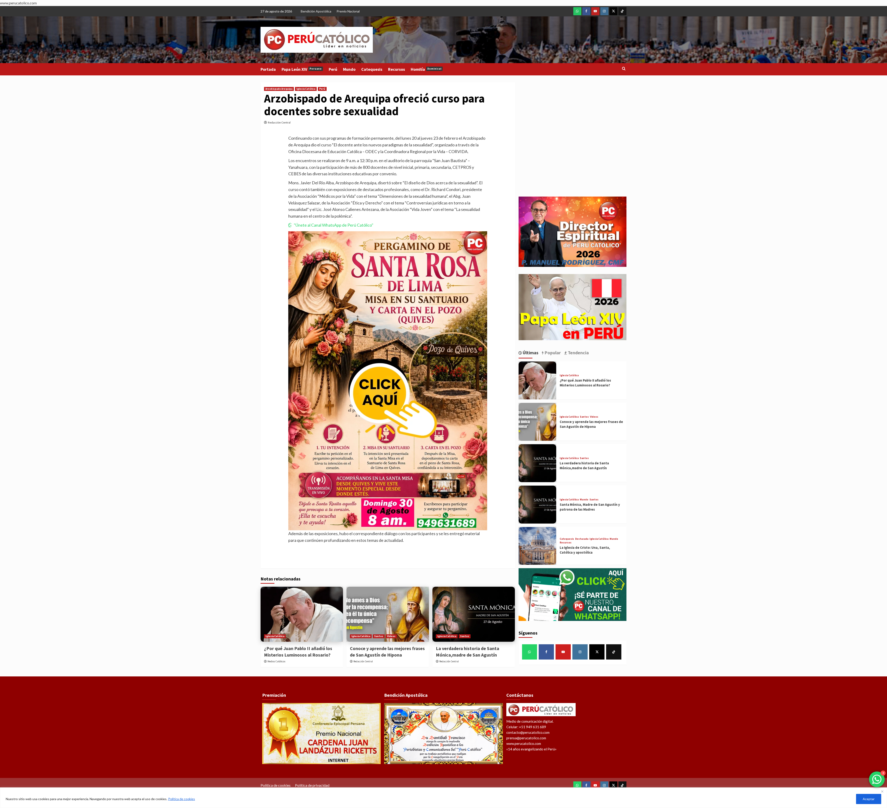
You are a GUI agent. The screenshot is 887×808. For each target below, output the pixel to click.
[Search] (624, 69)
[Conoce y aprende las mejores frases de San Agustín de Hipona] (387, 614)
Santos (378, 636)
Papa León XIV (302, 69)
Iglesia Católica (305, 88)
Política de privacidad (312, 785)
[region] (443, 797)
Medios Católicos (276, 661)
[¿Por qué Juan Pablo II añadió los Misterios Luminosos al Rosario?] (302, 614)
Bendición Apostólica (316, 11)
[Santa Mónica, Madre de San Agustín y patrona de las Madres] (537, 505)
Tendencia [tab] (578, 352)
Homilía (426, 69)
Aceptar (869, 799)
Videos (391, 636)
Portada (268, 69)
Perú (333, 69)
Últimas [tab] (530, 352)
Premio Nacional (348, 11)
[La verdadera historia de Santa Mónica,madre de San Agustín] (473, 614)
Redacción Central (279, 122)
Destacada (581, 539)
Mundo (349, 69)
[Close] (882, 791)
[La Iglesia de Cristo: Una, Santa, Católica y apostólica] (537, 546)
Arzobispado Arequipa (278, 88)
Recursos (396, 69)
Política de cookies (181, 799)
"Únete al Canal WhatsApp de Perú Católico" (333, 225)
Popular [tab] (552, 352)
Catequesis (371, 69)
